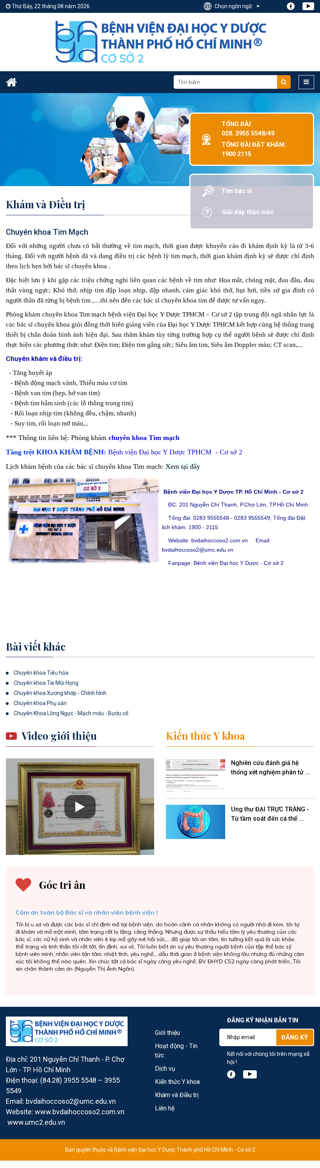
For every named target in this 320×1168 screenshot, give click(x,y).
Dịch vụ (165, 1068)
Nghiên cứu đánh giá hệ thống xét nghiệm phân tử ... (270, 767)
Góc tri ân (62, 885)
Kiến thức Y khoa (205, 735)
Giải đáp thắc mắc (248, 212)
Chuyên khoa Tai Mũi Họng (46, 683)
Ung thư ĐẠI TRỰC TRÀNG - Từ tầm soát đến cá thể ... (270, 814)
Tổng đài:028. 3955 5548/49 (248, 128)
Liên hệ (164, 1108)
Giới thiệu (167, 1032)
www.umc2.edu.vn (36, 1122)
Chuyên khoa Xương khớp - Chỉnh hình (60, 693)
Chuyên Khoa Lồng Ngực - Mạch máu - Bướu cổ (71, 713)
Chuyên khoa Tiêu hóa (41, 673)
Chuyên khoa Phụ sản (40, 703)
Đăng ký (294, 1037)
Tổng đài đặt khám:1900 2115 (254, 149)
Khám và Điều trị (177, 1095)
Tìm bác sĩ (237, 191)
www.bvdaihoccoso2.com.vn (79, 1112)
